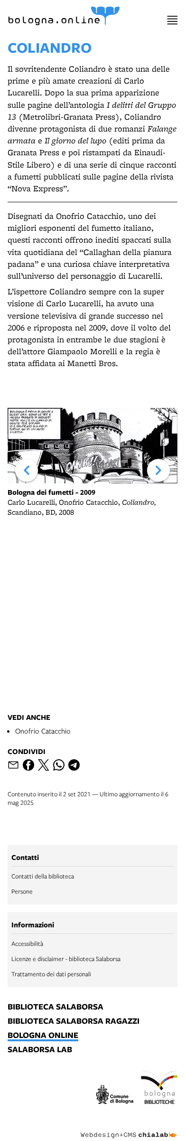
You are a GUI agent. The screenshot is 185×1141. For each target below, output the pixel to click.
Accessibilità (27, 943)
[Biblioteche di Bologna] (159, 1089)
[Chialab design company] (129, 1127)
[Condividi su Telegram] (74, 765)
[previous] (26, 470)
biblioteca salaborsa (55, 1007)
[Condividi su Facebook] (28, 765)
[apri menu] (172, 20)
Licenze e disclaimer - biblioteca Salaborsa (65, 958)
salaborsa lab (40, 1050)
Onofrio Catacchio (43, 731)
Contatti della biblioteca (42, 876)
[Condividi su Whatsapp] (59, 765)
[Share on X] (43, 765)
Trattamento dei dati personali (51, 974)
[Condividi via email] (13, 765)
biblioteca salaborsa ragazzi (73, 1021)
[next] (158, 470)
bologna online (43, 1035)
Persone (22, 891)
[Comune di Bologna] (114, 1095)
